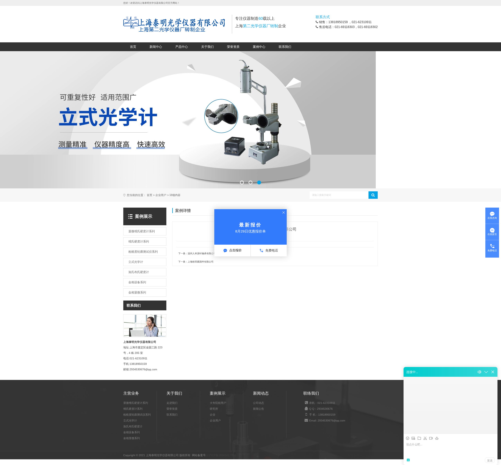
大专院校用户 (218, 402)
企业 (212, 414)
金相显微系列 (131, 438)
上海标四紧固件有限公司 (201, 261)
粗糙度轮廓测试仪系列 (137, 414)
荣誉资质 (233, 46)
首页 (133, 46)
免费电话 (271, 250)
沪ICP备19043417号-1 (222, 455)
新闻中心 (156, 46)
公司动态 (258, 402)
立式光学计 (130, 420)
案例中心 (259, 46)
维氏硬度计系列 (132, 408)
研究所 (214, 408)
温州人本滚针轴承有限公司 (202, 253)
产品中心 (181, 46)
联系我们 (285, 46)
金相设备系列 (131, 432)
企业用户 (160, 195)
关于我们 (207, 46)
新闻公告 (258, 408)
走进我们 (172, 402)
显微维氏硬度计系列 (135, 402)
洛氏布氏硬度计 (132, 426)
